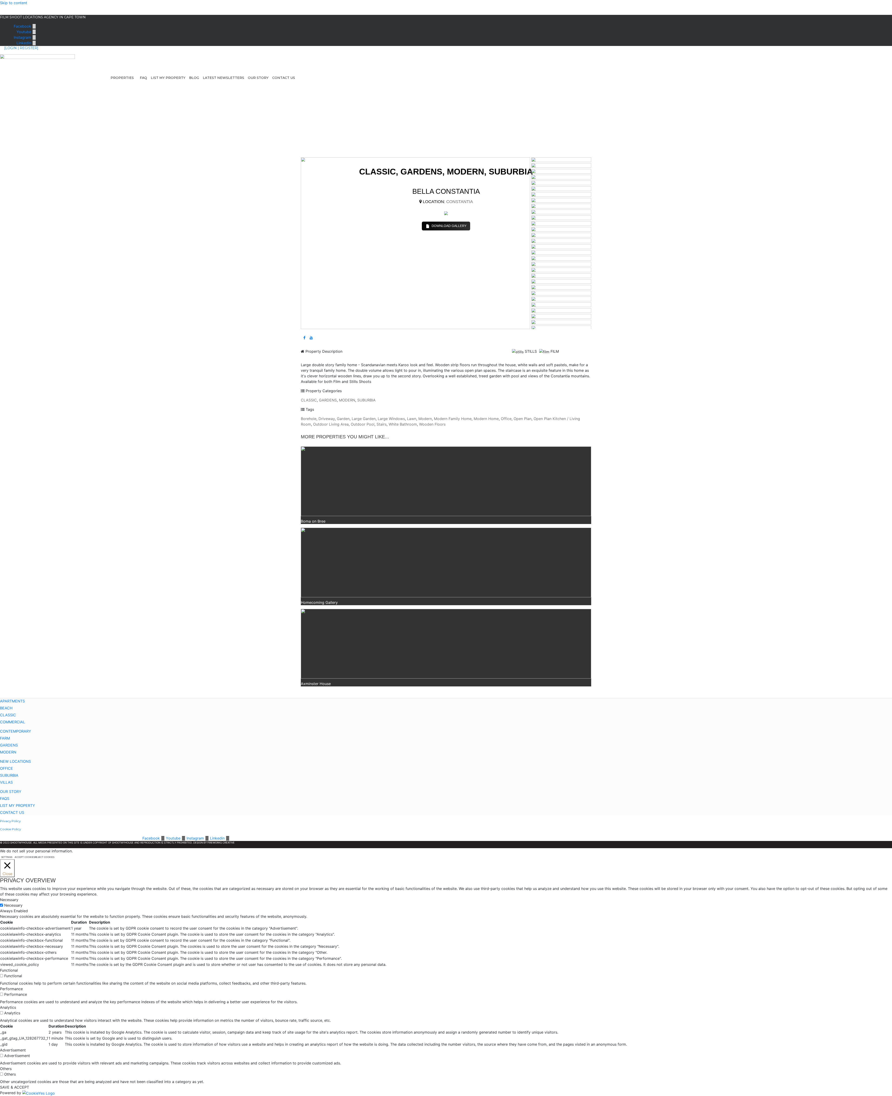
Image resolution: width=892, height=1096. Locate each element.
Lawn (411, 418)
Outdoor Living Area (331, 424)
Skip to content (13, 2)
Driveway (326, 418)
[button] (123, 77)
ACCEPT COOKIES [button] (25, 857)
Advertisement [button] (13, 1050)
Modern (425, 418)
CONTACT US (283, 78)
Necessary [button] (9, 899)
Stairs (382, 424)
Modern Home (486, 418)
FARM (5, 738)
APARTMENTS (12, 701)
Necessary (13, 905)
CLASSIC (309, 400)
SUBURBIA (366, 400)
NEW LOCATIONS (15, 761)
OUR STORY (258, 78)
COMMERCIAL (12, 722)
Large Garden (364, 418)
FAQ (143, 78)
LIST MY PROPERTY (168, 78)
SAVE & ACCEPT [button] (14, 1087)
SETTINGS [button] (6, 857)
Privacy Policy (10, 821)
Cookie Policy (10, 829)
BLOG (194, 78)
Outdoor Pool (362, 424)
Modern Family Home (453, 418)
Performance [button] (11, 988)
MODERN (347, 400)
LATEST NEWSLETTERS (223, 78)
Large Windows (391, 418)
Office (506, 418)
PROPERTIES (122, 78)
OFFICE (6, 768)
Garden (343, 418)
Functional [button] (9, 970)
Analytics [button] (8, 1007)
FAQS (4, 798)
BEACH (6, 708)
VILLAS (6, 782)
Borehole (308, 418)
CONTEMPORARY (15, 731)
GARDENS (328, 400)
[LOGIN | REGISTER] (21, 48)
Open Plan (522, 418)
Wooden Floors (432, 424)
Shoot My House (14, 8)
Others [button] (6, 1068)
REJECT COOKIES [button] (44, 857)
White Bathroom (403, 424)
